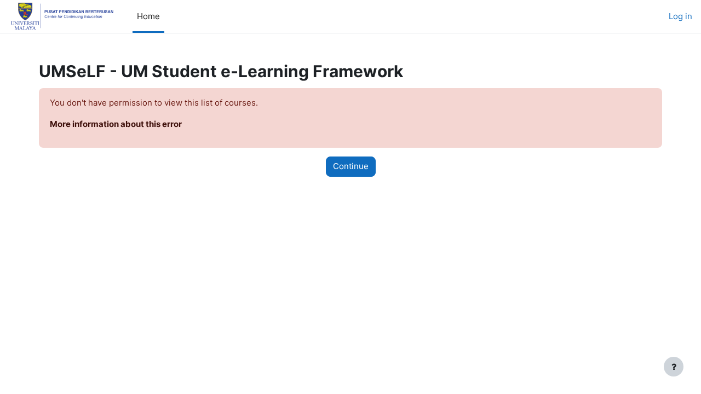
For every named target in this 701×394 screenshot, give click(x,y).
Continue (351, 166)
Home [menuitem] (148, 16)
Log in (680, 16)
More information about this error (116, 124)
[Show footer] (673, 366)
